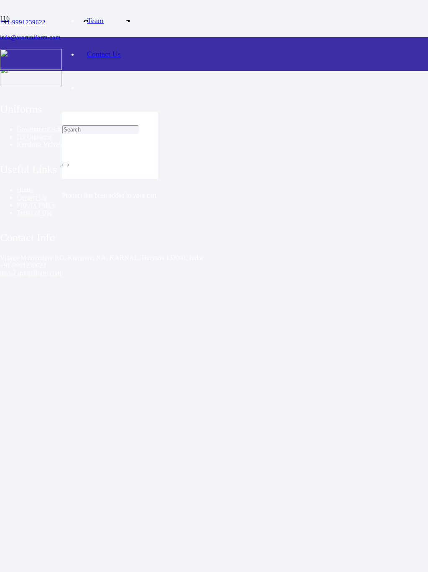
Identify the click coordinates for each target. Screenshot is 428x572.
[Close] (65, 165)
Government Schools (44, 129)
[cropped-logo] (31, 67)
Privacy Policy (36, 205)
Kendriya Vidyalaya (43, 144)
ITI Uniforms (34, 136)
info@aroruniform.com (30, 272)
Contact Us (31, 197)
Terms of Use (34, 212)
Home (25, 189)
